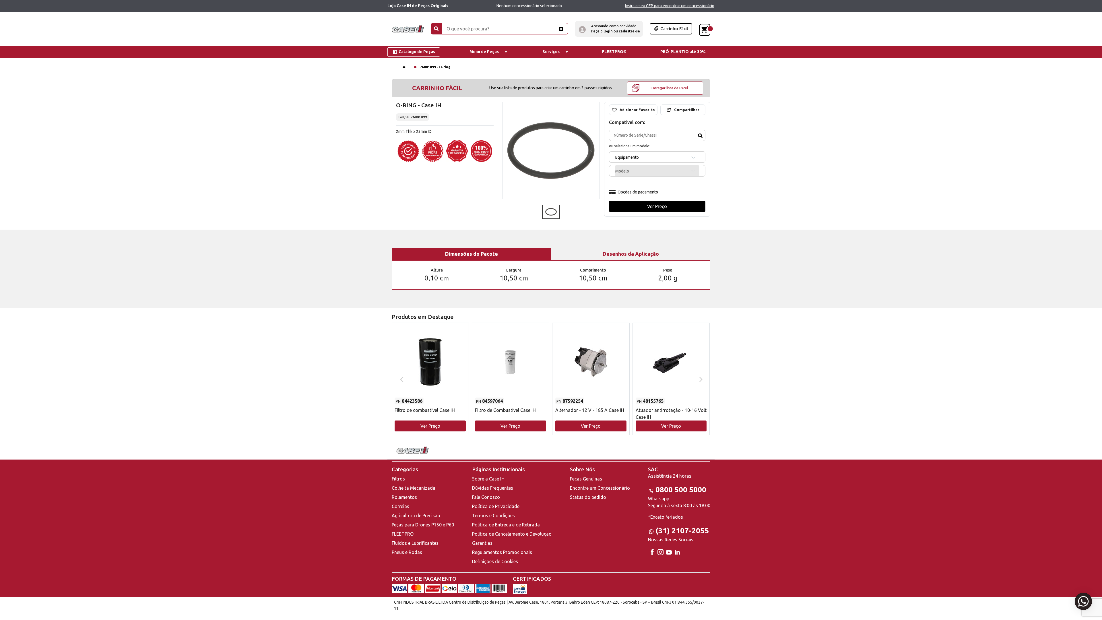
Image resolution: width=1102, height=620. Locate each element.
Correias (400, 506)
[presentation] (401, 379)
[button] (609, 29)
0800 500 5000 (680, 489)
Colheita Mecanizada (413, 488)
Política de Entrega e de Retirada (506, 524)
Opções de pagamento (638, 192)
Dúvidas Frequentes (492, 488)
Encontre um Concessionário (600, 488)
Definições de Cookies (495, 561)
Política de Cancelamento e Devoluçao (512, 533)
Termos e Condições (493, 515)
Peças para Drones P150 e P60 (423, 524)
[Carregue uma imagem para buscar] (561, 28)
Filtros (398, 478)
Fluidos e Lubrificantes (415, 543)
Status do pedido (588, 497)
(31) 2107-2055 (682, 530)
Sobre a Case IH (488, 478)
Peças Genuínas (586, 478)
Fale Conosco (486, 497)
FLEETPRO (403, 533)
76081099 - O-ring (435, 67)
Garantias (482, 543)
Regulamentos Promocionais (502, 552)
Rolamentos (404, 497)
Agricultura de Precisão (416, 515)
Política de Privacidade (495, 506)
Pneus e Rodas (407, 552)
